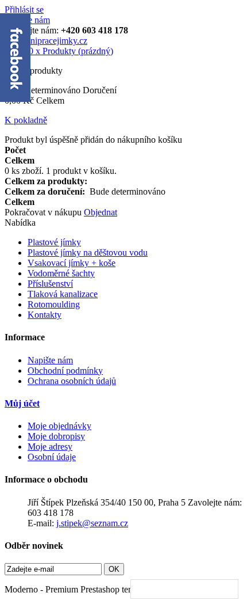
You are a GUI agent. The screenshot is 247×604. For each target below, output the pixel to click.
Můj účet (22, 403)
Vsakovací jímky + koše (71, 263)
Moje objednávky (59, 426)
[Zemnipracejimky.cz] (46, 40)
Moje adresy (50, 446)
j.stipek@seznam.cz (92, 523)
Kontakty (44, 315)
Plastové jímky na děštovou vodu (88, 252)
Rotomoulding (54, 304)
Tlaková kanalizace (63, 294)
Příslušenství (50, 283)
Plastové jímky (54, 242)
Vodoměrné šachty (61, 273)
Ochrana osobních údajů (72, 381)
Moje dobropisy (56, 436)
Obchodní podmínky (65, 370)
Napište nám (50, 360)
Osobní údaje (52, 457)
